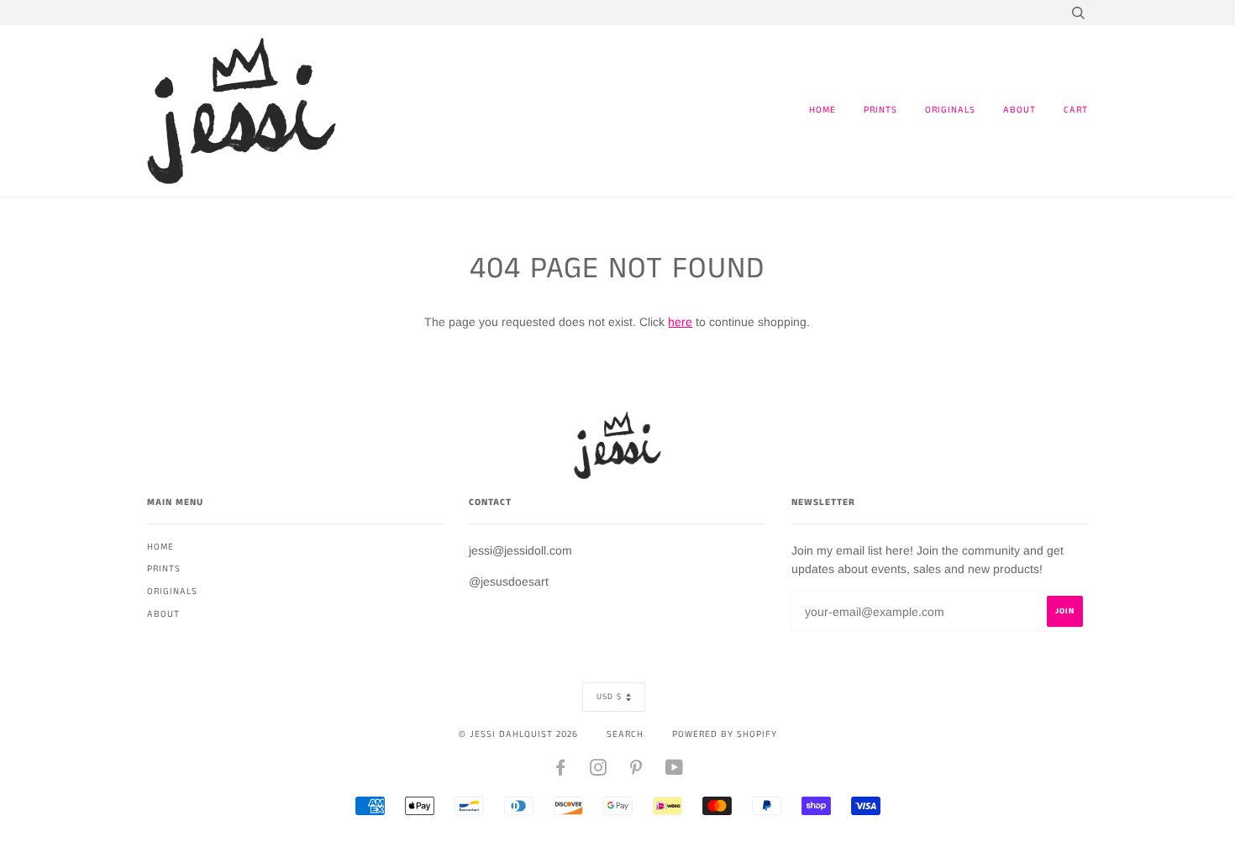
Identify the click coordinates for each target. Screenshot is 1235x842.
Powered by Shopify (724, 734)
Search (625, 734)
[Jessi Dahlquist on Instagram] (598, 771)
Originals (950, 110)
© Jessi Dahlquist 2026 (518, 734)
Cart (1076, 110)
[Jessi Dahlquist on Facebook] (561, 771)
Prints (880, 110)
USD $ (609, 697)
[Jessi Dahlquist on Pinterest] (636, 771)
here (680, 322)
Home (822, 110)
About (1019, 110)
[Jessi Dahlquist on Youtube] (674, 771)
